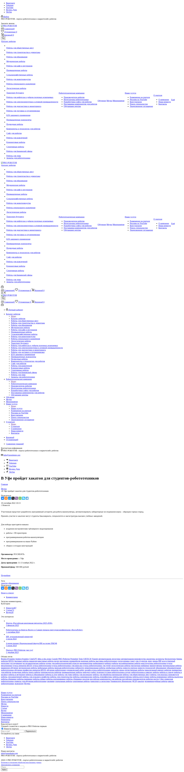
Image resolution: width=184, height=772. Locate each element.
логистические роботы (121, 666)
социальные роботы (63, 681)
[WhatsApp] (20, 498)
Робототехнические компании (24, 384)
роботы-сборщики (9, 679)
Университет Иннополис (121, 681)
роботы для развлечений (11, 677)
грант (132, 661)
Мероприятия (7, 713)
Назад (13, 316)
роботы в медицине (16, 675)
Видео (3, 710)
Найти (4, 770)
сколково (51, 681)
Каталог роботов (18, 318)
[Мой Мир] (9, 498)
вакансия (33, 661)
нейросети (79, 668)
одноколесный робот (75, 670)
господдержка (124, 661)
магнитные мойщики (140, 666)
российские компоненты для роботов (106, 679)
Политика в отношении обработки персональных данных (21, 762)
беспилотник (170, 659)
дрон (150, 661)
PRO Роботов (64, 659)
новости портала (130, 668)
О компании (6, 715)
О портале (15, 426)
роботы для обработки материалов (107, 675)
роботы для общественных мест (136, 675)
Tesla (81, 659)
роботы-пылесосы (175, 677)
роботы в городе (166, 672)
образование (13, 583)
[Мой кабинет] (2, 287)
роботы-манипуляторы (122, 677)
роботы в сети (51, 675)
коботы (115, 663)
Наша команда (7, 717)
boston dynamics (22, 659)
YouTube (9, 7)
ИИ (159, 661)
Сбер (161, 679)
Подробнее (5, 575)
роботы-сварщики (24, 679)
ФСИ (134, 681)
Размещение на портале (11, 695)
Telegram (9, 5)
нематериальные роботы (94, 668)
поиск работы (34, 672)
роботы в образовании (35, 675)
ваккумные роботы (45, 661)
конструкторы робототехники (154, 663)
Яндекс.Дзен (11, 10)
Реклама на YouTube (9, 697)
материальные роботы (172, 666)
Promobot (74, 659)
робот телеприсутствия (101, 672)
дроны (155, 661)
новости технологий (146, 668)
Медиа (4, 704)
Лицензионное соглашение (10, 765)
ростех (156, 679)
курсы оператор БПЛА (22, 666)
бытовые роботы (21, 661)
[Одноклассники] (6, 498)
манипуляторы (156, 666)
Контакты (5, 722)
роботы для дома (65, 675)
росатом (85, 679)
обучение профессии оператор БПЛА (30, 670)
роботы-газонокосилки (82, 677)
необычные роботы (114, 668)
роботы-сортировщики (56, 679)
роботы (156, 672)
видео (56, 661)
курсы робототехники (42, 666)
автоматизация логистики (109, 659)
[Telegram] (27, 498)
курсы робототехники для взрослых (67, 666)
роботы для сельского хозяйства (36, 677)
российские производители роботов (137, 679)
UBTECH (87, 659)
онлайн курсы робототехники (97, 670)
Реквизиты (5, 719)
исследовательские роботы (34, 663)
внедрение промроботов (70, 661)
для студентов (141, 661)
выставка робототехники (106, 661)
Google (55, 659)
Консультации (7, 699)
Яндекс (27, 683)
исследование (16, 663)
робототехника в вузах (121, 672)
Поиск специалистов (10, 701)
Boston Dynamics (8, 659)
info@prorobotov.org (12, 455)
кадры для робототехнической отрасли (62, 663)
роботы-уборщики (74, 679)
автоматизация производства (133, 659)
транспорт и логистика (100, 681)
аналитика (150, 659)
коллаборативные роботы (130, 663)
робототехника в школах (141, 672)
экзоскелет (19, 683)
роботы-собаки (39, 679)
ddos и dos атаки (44, 659)
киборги (108, 663)
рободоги (87, 672)
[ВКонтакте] (2, 498)
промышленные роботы (72, 672)
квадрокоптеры (86, 663)
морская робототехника (64, 668)
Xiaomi (95, 659)
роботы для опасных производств (164, 675)
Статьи (4, 708)
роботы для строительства (61, 677)
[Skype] (23, 498)
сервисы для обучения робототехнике (30, 681)
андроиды (160, 659)
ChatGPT (33, 659)
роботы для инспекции (82, 675)
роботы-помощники (158, 677)
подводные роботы (20, 672)
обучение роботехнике (56, 670)
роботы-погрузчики (140, 677)
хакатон (4, 583)
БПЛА (11, 661)
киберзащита (98, 663)
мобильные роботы (46, 668)
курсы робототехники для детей (97, 666)
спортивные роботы (81, 681)
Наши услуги (16, 408)
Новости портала (11, 729)
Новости (4, 706)
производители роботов (51, 672)
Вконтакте (10, 3)
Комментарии (12, 597)
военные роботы (88, 661)
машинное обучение (9, 668)
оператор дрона (117, 670)
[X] (13, 498)
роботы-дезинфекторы (102, 677)
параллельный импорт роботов (158, 670)
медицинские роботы (28, 668)
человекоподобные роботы (156, 681)
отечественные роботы (134, 670)
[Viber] (16, 498)
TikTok (9, 12)
